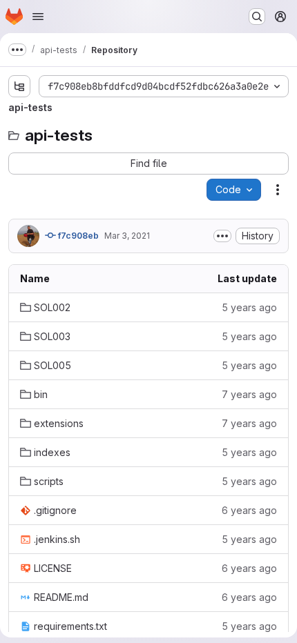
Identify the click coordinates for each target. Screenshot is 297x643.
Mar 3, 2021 (127, 235)
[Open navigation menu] (38, 17)
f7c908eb (77, 235)
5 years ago (249, 307)
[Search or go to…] (257, 16)
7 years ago (249, 394)
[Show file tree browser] (19, 86)
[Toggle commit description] (222, 236)
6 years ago (249, 510)
